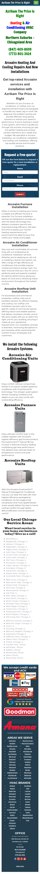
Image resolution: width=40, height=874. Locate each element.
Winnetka (27, 778)
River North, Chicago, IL (17, 598)
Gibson (12, 828)
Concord (12, 812)
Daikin (12, 815)
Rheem (27, 804)
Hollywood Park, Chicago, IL (19, 611)
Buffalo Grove (12, 746)
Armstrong (12, 802)
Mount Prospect (28, 743)
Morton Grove (28, 741)
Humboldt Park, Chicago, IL (19, 576)
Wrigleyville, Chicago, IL (17, 541)
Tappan (27, 807)
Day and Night (12, 818)
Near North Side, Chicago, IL (19, 582)
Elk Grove (12, 757)
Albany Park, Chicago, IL (17, 573)
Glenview (12, 765)
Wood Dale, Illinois (14, 658)
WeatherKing (28, 815)
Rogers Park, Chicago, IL (17, 549)
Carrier (12, 807)
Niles (27, 746)
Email (20, 177)
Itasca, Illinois (12, 655)
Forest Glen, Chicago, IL (17, 609)
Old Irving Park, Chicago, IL (18, 617)
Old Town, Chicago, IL (16, 560)
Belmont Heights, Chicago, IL (19, 631)
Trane (27, 812)
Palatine (28, 754)
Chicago (12, 749)
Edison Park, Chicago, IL (17, 639)
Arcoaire (12, 799)
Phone (20, 185)
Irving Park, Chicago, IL (16, 571)
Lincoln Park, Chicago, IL (17, 555)
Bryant (12, 804)
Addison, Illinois (13, 650)
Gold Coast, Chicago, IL (16, 557)
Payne (27, 802)
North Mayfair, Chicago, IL (18, 614)
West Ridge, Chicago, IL (17, 606)
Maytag (27, 796)
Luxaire (27, 794)
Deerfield (12, 751)
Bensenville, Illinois (15, 652)
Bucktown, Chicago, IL (16, 563)
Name (20, 168)
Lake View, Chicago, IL (16, 552)
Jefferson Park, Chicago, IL (18, 636)
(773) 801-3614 (20, 855)
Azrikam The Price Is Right (16, 2)
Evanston (12, 759)
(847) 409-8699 (20, 849)
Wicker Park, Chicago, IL (17, 585)
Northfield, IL (12, 539)
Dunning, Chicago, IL (15, 628)
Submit (20, 194)
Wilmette (27, 775)
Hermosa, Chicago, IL (16, 588)
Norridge (27, 749)
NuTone (28, 799)
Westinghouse (27, 818)
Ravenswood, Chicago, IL (17, 590)
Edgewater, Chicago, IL (16, 547)
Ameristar (12, 796)
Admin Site (20, 866)
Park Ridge (28, 757)
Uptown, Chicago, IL (15, 544)
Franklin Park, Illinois (16, 644)
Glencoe (12, 762)
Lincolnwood (12, 778)
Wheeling (27, 773)
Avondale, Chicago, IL (16, 568)
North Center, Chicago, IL (17, 601)
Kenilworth (12, 775)
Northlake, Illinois (14, 647)
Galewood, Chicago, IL (16, 634)
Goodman (27, 786)
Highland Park (12, 773)
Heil (27, 788)
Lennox (27, 791)
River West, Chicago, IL (16, 596)
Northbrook (27, 751)
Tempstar (27, 810)
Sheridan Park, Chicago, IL (18, 604)
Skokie (27, 770)
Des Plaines (12, 754)
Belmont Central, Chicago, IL (19, 621)
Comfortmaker (12, 810)
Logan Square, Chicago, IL (18, 565)
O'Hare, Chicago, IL (14, 642)
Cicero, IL (10, 626)
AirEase (12, 786)
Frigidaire (12, 826)
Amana (12, 788)
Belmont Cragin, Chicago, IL (19, 623)
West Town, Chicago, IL (17, 580)
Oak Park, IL (11, 593)
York (27, 820)
